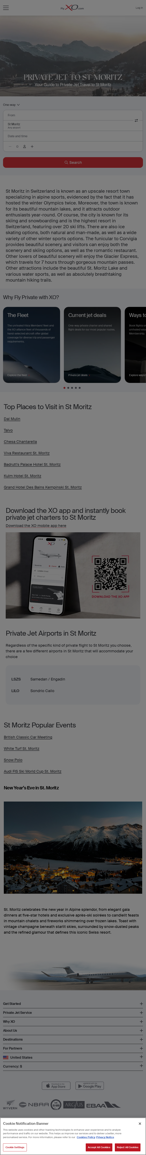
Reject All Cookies (127, 1147)
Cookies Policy (86, 1137)
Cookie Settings (15, 1147)
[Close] (140, 1123)
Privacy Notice (105, 1137)
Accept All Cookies (99, 1147)
